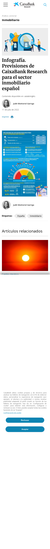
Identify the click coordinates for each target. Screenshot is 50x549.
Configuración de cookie (12, 413)
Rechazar (25, 420)
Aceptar (25, 429)
